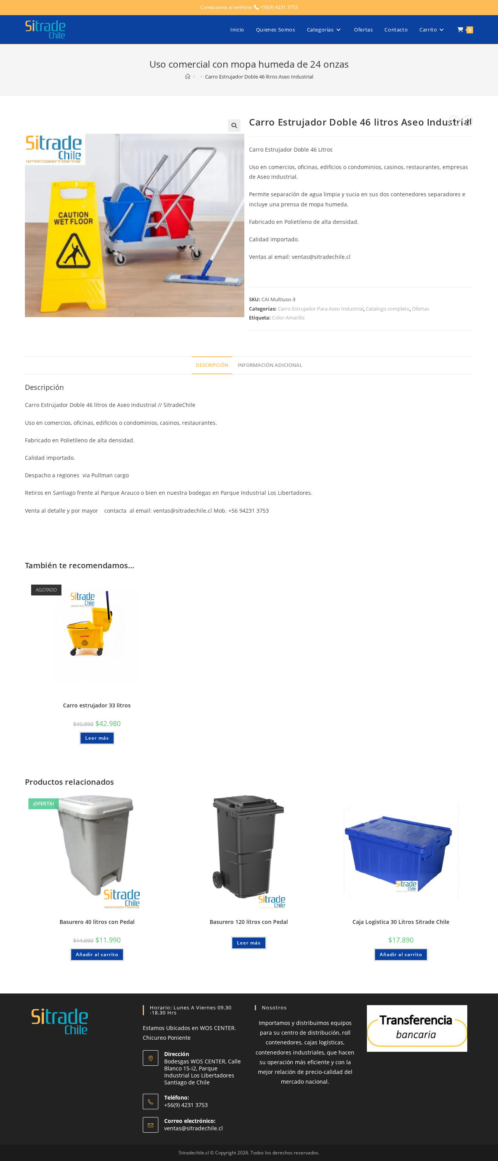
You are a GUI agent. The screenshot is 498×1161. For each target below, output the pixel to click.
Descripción (212, 365)
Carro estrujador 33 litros (97, 705)
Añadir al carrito (97, 954)
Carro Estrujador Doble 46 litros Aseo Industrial (259, 76)
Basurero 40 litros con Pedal (97, 921)
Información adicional (270, 365)
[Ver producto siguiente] (467, 120)
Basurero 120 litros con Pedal (249, 921)
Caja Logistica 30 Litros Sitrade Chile (400, 921)
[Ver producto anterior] (454, 120)
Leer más (97, 738)
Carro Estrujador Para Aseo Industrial (320, 308)
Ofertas (420, 308)
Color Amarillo (288, 317)
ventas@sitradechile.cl (193, 1128)
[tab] (212, 365)
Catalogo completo (388, 308)
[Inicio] (187, 76)
